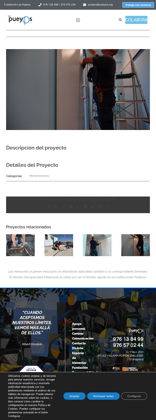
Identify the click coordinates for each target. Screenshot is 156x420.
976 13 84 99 (128, 339)
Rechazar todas (103, 396)
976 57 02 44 (128, 345)
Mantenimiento (39, 175)
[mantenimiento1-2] (97, 245)
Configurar (134, 396)
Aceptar (74, 396)
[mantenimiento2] (58, 245)
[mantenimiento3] (20, 245)
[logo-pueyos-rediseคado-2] (20, 16)
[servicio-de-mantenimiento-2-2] (135, 245)
